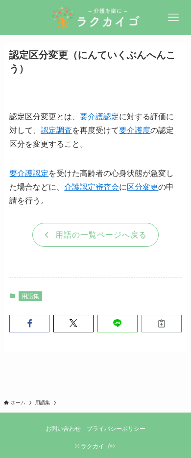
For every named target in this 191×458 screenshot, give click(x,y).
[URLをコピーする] (162, 323)
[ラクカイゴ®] (95, 17)
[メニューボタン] (173, 17)
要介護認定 (99, 116)
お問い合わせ (63, 428)
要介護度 (134, 130)
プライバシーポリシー (116, 428)
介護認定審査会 (91, 187)
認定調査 (56, 130)
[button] (29, 323)
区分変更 (142, 187)
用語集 (30, 296)
